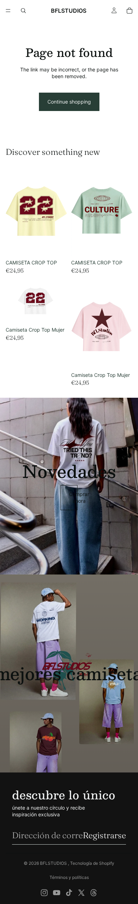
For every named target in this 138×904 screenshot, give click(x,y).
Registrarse (104, 835)
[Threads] (94, 892)
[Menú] (8, 10)
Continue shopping (69, 102)
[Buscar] (23, 10)
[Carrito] (129, 10)
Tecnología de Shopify (92, 863)
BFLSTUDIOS (54, 863)
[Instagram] (44, 892)
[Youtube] (56, 892)
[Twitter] (81, 892)
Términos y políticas (69, 877)
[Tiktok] (69, 892)
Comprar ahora (73, 497)
